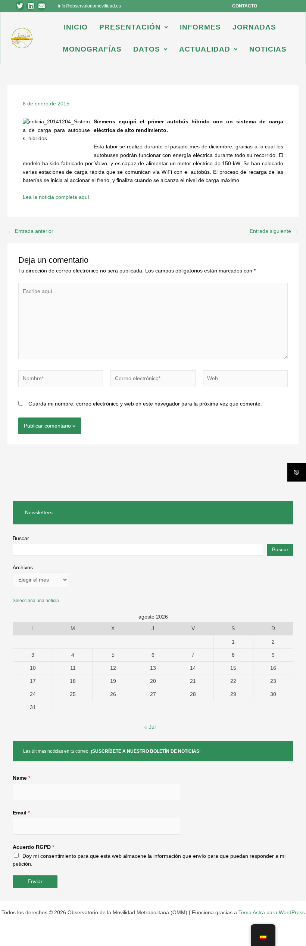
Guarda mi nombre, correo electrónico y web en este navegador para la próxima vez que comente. (145, 404)
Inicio (76, 27)
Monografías (92, 49)
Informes (200, 27)
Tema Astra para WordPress (271, 912)
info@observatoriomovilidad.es (89, 6)
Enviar (35, 881)
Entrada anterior (30, 231)
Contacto (244, 6)
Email (21, 813)
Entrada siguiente (274, 231)
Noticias (268, 49)
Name (21, 778)
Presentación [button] (130, 27)
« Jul (150, 727)
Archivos (23, 567)
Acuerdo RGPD (33, 847)
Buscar (21, 538)
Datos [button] (146, 49)
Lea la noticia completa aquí (56, 197)
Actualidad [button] (204, 49)
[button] (133, 27)
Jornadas (254, 27)
